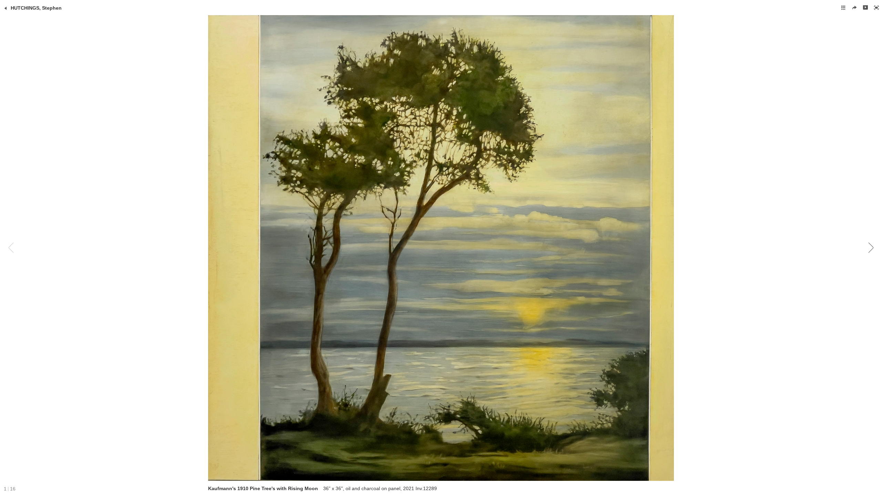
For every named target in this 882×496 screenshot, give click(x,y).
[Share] (854, 7)
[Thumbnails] (843, 7)
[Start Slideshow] (865, 7)
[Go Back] (5, 8)
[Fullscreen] (876, 7)
